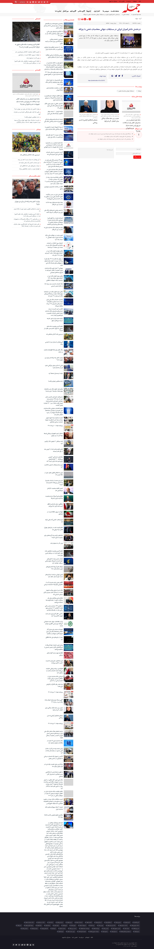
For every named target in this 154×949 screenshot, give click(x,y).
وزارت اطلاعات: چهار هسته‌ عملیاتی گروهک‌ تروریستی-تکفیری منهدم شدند (53, 624)
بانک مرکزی (135, 925)
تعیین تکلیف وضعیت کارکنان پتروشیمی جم (55, 489)
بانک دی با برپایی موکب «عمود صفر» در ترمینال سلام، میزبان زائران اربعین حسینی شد (53, 592)
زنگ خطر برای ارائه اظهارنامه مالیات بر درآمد (53, 351)
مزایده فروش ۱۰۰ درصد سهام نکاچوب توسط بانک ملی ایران (55, 112)
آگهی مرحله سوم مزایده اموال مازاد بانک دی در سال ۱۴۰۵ (54, 701)
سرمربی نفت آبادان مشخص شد (54, 334)
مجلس (25, 928)
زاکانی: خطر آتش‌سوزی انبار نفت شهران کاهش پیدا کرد (54, 615)
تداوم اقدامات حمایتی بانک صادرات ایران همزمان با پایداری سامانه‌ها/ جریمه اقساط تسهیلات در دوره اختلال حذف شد (53, 411)
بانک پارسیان (111, 925)
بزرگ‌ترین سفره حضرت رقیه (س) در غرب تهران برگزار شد (53, 765)
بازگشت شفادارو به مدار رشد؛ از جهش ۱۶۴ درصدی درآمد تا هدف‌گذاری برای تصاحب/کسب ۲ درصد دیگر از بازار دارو (54, 180)
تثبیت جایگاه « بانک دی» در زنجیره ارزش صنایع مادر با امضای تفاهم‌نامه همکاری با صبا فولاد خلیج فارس (53, 801)
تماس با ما (121, 1)
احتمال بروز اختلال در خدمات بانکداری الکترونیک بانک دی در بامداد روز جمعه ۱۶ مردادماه (54, 245)
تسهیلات (83, 925)
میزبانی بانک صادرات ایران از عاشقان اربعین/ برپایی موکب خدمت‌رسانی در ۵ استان (55, 678)
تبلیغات (135, 1)
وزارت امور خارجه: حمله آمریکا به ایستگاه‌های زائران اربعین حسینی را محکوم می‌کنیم (53, 647)
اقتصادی (37, 70)
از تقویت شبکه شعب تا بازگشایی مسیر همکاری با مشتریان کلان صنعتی (54, 774)
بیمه (92, 925)
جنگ (39, 925)
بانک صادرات (30, 922)
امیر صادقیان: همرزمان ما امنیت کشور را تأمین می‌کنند (54, 662)
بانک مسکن (123, 925)
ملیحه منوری (94, 931)
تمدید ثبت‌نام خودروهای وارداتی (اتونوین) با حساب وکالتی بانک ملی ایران (53, 121)
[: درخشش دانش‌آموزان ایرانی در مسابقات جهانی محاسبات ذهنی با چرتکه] (79, 19)
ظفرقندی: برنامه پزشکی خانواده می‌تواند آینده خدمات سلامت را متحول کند (54, 671)
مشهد (105, 931)
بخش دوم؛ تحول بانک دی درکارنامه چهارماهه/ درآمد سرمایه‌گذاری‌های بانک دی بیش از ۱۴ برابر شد (53, 294)
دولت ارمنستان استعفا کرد (56, 373)
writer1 (107, 23)
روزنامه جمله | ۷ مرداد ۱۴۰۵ (55, 692)
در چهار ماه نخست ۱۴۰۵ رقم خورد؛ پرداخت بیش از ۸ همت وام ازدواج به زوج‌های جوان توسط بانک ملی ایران (53, 262)
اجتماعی (37, 18)
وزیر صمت (71, 931)
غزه (54, 928)
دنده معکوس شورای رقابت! (55, 381)
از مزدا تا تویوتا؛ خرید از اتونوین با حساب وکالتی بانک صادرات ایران (54, 128)
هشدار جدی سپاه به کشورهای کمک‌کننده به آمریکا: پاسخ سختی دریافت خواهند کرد (54, 561)
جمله (48, 925)
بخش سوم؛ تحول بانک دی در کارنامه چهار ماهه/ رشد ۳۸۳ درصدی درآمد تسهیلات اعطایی (54, 278)
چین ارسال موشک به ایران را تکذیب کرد (53, 466)
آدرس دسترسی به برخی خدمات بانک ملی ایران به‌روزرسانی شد (54, 153)
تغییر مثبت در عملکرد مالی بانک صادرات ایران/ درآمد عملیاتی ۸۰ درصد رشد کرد (54, 237)
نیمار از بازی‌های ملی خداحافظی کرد (54, 638)
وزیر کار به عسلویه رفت (56, 543)
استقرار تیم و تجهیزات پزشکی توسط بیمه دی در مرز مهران (53, 434)
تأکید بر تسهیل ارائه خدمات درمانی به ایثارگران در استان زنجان (53, 757)
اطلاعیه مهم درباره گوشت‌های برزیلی (55, 654)
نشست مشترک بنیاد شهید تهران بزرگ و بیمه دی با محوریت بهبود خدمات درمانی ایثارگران (54, 420)
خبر (19, 925)
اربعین (118, 922)
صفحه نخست (115, 11)
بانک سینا (41, 922)
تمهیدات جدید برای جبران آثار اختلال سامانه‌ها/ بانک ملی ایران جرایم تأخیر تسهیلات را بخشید (54, 631)
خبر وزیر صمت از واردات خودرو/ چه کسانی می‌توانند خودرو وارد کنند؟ (54, 482)
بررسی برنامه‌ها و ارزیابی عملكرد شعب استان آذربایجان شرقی (54, 56)
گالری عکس (81, 11)
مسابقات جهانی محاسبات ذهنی (126, 91)
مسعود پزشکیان (125, 931)
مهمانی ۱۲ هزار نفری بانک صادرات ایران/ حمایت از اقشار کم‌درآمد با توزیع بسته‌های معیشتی (54, 270)
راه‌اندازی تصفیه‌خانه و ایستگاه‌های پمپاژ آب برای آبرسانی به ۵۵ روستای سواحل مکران (53, 26)
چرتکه (139, 91)
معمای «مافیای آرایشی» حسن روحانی (55, 717)
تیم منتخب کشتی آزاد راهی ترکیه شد (54, 521)
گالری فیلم (73, 11)
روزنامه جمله (85, 928)
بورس (101, 925)
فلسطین (45, 928)
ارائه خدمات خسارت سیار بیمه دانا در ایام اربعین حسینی (54, 285)
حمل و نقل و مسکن (34, 176)
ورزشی (38, 129)
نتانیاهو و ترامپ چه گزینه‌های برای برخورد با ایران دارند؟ (53, 536)
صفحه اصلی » (125, 14)
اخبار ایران (97, 11)
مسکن (114, 931)
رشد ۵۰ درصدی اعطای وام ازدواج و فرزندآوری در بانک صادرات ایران (53, 48)
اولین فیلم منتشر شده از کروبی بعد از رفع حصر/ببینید (53, 450)
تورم (65, 925)
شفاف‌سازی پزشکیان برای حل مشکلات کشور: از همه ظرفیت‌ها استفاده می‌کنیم (54, 600)
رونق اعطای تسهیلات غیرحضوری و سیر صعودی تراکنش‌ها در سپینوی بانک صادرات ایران (54, 98)
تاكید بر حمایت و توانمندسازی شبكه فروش (55, 89)
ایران (69, 922)
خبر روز (136, 928)
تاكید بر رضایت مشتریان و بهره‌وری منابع (53, 188)
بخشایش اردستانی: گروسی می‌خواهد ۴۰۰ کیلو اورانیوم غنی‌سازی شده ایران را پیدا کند (55, 459)
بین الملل (65, 11)
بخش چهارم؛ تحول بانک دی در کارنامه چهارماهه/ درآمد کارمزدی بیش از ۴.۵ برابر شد (54, 253)
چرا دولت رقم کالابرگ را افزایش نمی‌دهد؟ (54, 685)
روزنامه (96, 928)
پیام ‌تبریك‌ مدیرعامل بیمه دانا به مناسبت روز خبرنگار (54, 203)
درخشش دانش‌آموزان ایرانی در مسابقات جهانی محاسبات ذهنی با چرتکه (110, 29)
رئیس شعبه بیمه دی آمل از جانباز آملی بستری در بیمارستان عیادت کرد (54, 750)
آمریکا (136, 922)
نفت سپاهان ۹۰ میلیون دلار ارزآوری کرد (54, 442)
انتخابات (79, 922)
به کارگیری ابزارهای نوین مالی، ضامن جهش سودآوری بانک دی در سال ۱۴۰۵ (54, 33)
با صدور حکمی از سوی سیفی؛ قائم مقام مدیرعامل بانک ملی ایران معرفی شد (54, 106)
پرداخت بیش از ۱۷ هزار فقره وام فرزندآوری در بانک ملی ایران (54, 136)
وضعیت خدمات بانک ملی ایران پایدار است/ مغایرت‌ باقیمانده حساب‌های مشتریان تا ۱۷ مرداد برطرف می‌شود (54, 302)
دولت (127, 928)
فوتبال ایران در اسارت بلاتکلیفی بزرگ (29, 169)
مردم (137, 931)
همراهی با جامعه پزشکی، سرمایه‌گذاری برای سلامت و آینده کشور (54, 41)
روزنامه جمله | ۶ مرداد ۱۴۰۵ (55, 723)
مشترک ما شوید (113, 1)
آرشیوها (88, 11)
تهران (73, 925)
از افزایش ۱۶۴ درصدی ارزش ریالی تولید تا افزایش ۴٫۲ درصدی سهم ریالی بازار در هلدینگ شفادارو (54, 608)
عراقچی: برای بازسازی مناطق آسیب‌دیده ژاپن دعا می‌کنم (55, 505)
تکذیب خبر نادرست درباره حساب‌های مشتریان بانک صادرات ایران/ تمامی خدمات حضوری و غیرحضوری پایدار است (54, 312)
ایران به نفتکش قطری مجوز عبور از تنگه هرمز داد (54, 474)
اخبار (127, 922)
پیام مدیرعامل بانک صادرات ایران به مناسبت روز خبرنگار (53, 228)
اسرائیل (99, 922)
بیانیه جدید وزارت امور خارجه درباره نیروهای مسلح (55, 319)
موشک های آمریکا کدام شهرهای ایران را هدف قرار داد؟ (54, 568)
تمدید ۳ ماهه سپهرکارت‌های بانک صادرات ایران (54, 808)
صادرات (62, 928)
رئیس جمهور (116, 928)
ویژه (136, 18)
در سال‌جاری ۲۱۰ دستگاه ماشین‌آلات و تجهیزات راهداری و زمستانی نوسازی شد (27, 220)
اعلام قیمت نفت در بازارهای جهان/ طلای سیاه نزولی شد (53, 528)
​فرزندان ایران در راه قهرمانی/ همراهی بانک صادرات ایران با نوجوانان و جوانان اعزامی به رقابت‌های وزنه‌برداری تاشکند (55, 221)
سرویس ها (106, 11)
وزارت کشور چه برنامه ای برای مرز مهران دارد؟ (54, 359)
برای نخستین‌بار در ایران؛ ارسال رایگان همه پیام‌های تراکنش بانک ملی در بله (54, 82)
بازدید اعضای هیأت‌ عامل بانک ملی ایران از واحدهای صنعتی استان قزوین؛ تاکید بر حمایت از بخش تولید (53, 734)
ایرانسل (60, 922)
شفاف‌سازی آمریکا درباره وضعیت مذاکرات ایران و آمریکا (54, 497)
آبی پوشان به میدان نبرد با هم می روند (54, 343)
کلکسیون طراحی (127, 946)
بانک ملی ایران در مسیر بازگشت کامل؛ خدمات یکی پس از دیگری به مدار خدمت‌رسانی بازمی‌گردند (53, 196)
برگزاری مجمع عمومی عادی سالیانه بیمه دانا (53, 816)
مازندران (35, 928)
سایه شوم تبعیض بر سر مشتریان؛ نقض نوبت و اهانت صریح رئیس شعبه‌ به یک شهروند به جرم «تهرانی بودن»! (131, 125)
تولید (56, 925)
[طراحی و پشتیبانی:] (114, 944)
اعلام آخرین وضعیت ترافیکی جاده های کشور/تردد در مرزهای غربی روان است (54, 553)
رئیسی (105, 928)
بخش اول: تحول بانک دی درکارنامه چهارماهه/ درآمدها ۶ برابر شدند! (53, 390)
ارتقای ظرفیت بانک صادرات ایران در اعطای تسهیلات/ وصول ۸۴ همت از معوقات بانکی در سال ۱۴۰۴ (53, 793)
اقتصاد (89, 922)
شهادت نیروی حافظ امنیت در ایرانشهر (55, 513)
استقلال (108, 922)
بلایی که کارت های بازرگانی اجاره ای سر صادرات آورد (54, 366)
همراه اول (82, 931)
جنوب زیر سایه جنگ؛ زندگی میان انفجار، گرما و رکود (110, 119)
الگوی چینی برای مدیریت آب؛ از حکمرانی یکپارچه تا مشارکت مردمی (53, 583)
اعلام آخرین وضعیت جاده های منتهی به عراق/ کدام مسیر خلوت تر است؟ (53, 328)
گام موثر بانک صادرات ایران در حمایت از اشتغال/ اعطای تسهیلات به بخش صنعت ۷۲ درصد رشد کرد (54, 171)
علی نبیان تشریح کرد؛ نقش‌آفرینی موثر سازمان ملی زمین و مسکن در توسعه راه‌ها (27, 225)
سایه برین (73, 928)
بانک (51, 922)
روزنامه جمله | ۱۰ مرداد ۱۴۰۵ (55, 426)
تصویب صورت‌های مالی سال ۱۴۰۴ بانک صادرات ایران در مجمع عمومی (53, 73)
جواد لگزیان (29, 925)
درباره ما (129, 1)
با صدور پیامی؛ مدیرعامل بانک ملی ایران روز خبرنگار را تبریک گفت (53, 211)
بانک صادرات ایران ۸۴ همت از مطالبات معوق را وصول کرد (55, 742)
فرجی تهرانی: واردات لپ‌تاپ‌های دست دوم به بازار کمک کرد (54, 575)
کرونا (61, 931)
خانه (140, 1)
